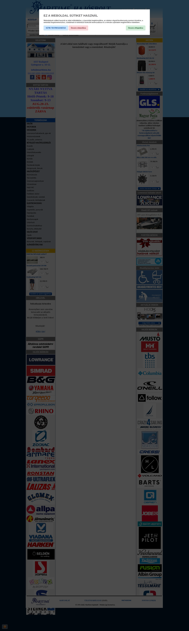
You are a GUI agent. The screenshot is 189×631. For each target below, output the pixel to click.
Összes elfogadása (135, 28)
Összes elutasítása (78, 28)
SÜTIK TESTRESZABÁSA (56, 28)
